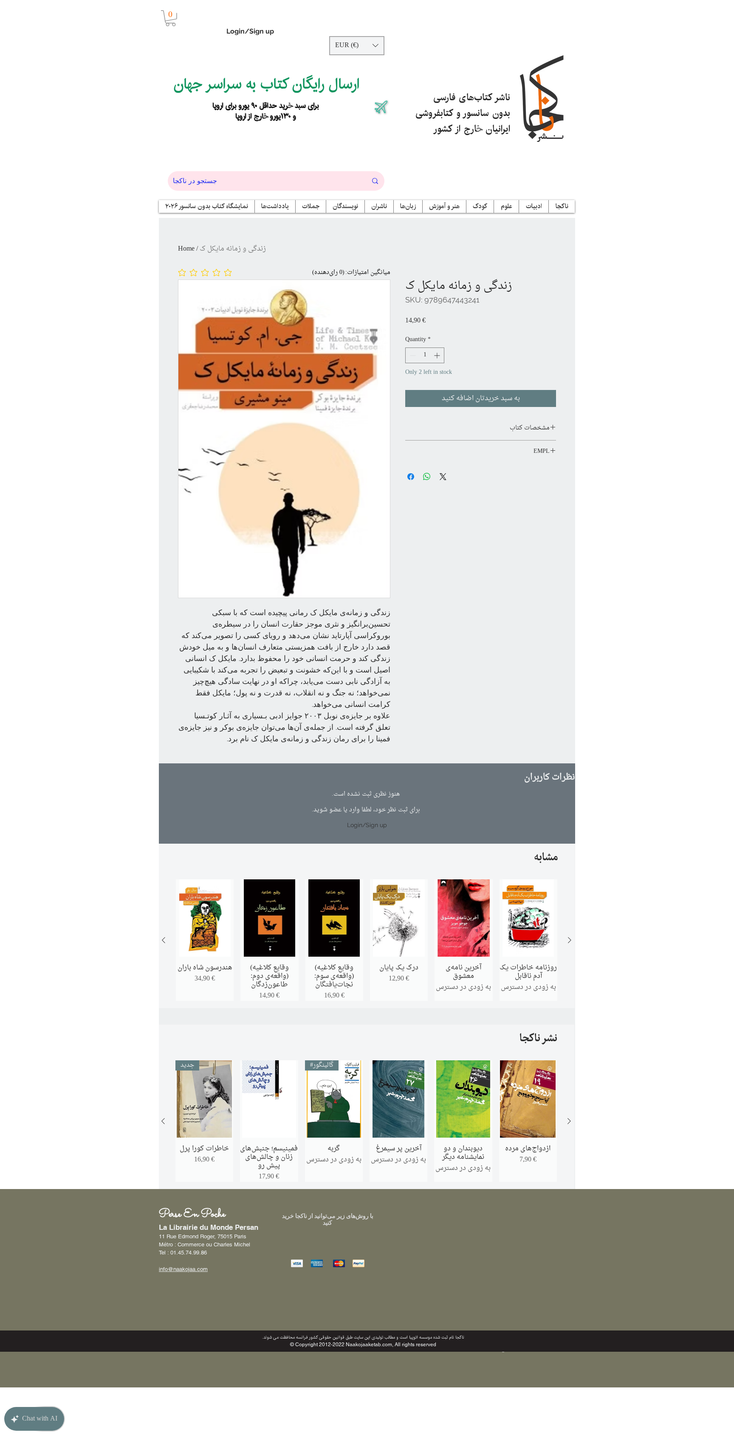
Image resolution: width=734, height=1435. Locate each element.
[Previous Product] (163, 940)
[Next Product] (570, 940)
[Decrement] (412, 355)
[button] (170, 18)
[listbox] (356, 45)
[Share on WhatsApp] (427, 477)
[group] (366, 940)
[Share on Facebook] (411, 477)
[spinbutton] (424, 355)
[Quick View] (205, 918)
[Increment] (437, 355)
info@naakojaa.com (183, 1269)
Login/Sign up (250, 31)
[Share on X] (443, 477)
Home (186, 249)
